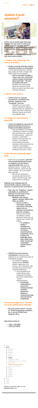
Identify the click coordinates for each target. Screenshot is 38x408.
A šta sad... (11, 363)
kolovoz (10, 356)
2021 (7, 378)
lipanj (9, 368)
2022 (7, 347)
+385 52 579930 (14, 326)
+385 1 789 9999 (14, 324)
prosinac (11, 349)
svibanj (10, 369)
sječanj (10, 376)
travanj (10, 371)
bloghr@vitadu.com (10, 388)
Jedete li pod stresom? (15, 364)
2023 (7, 345)
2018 (7, 383)
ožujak (10, 373)
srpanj (10, 357)
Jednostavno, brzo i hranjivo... (18, 361)
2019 (7, 381)
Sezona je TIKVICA (14, 366)
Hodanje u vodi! (13, 359)
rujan (9, 354)
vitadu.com (26, 5)
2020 (7, 380)
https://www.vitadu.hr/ (11, 321)
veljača (10, 375)
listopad (10, 352)
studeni (10, 351)
